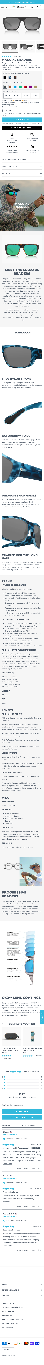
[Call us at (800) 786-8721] (31, 6)
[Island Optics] (20, 6)
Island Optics (10, 1355)
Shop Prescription (22, 128)
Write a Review (27, 1118)
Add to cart (22, 120)
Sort (22, 1125)
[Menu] (2, 6)
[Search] (7, 6)
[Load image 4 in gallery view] (22, 24)
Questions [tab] (18, 1105)
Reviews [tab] (7, 1105)
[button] (22, 56)
